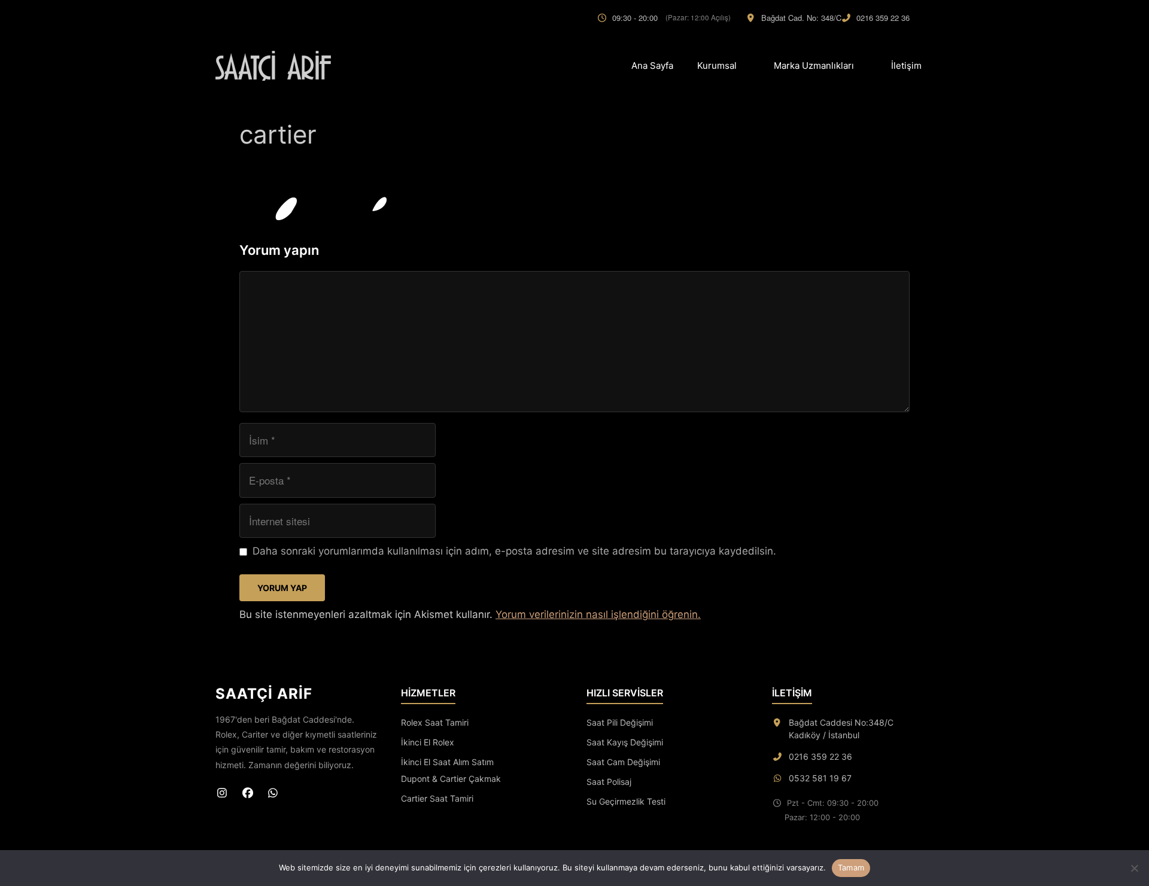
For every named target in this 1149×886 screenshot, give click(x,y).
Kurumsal (717, 65)
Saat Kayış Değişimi (624, 742)
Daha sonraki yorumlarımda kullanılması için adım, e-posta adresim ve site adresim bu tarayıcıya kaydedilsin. (514, 551)
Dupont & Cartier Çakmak (451, 779)
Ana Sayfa (652, 65)
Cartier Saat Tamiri (437, 798)
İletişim (906, 65)
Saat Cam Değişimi (623, 762)
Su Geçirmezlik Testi (625, 801)
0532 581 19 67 (820, 778)
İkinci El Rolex (427, 742)
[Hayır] (1134, 868)
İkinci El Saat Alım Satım (447, 762)
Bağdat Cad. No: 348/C (801, 17)
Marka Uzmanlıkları (814, 65)
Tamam (851, 867)
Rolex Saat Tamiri (435, 722)
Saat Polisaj (608, 782)
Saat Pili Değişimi (619, 722)
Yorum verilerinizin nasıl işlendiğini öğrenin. (598, 614)
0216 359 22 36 (883, 17)
